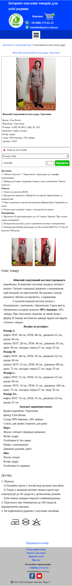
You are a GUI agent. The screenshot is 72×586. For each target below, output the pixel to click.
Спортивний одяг (22, 45)
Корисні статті (36, 556)
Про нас (36, 560)
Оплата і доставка (36, 553)
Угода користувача (36, 549)
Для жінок (8, 45)
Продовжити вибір (37, 543)
